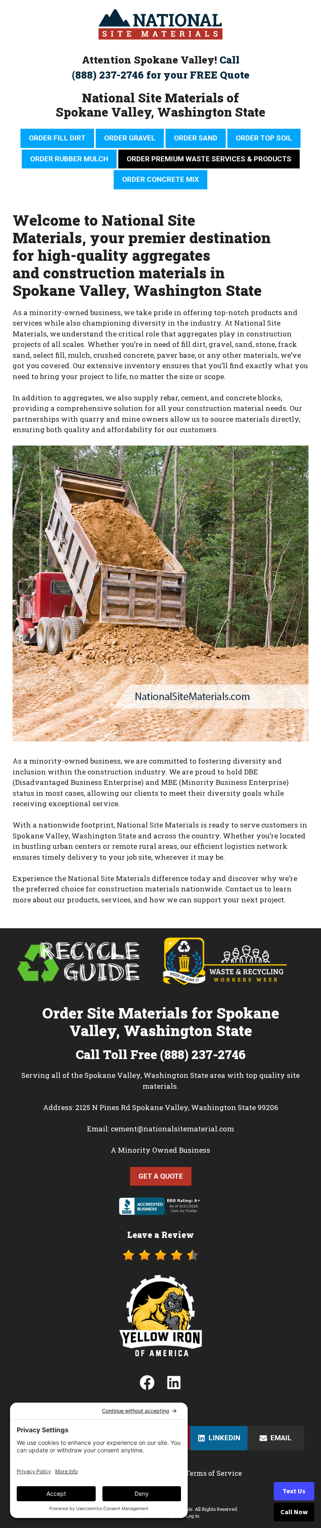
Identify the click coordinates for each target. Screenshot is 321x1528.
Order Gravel (129, 138)
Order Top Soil (264, 138)
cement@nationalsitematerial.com (172, 1128)
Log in (192, 1516)
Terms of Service (214, 1473)
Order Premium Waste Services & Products (209, 159)
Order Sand (195, 138)
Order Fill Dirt (57, 138)
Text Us (294, 1491)
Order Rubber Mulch (69, 159)
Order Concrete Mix (160, 179)
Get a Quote (160, 1176)
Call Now (294, 1512)
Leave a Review (160, 1234)
